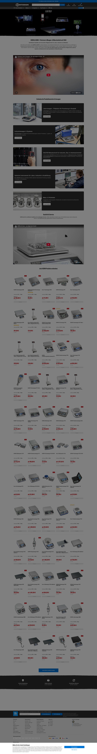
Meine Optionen (74, 749)
